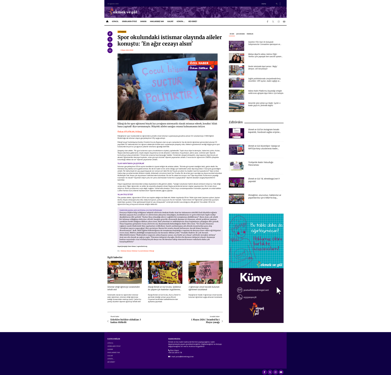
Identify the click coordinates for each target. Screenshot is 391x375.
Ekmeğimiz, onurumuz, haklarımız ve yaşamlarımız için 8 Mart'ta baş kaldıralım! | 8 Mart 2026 (264, 198)
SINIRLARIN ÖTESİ (129, 21)
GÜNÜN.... (181, 21)
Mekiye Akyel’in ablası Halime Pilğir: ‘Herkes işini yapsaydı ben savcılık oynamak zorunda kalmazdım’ (265, 56)
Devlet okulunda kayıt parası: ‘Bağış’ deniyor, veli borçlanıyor (262, 67)
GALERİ (170, 21)
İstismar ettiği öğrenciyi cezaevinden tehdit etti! (123, 288)
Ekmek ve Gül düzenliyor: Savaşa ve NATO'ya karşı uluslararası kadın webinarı (264, 148)
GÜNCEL (115, 21)
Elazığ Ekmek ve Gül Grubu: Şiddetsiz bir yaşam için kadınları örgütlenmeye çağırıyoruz (165, 288)
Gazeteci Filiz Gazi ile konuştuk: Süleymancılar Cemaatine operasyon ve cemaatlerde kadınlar (264, 44)
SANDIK (143, 21)
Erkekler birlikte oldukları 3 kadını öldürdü (125, 321)
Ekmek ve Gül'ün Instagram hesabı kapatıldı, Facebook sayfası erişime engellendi (263, 132)
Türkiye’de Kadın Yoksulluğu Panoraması (260, 163)
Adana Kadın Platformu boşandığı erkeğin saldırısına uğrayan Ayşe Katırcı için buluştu (265, 92)
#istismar (134, 251)
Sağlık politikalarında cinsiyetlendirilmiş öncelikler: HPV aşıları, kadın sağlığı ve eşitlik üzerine (264, 81)
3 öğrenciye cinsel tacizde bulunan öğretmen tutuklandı (203, 288)
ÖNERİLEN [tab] (250, 34)
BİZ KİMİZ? (192, 21)
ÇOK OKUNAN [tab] (240, 34)
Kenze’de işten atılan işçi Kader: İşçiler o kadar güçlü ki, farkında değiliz (264, 104)
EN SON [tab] (232, 34)
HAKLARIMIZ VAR (157, 21)
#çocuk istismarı (143, 251)
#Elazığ (151, 251)
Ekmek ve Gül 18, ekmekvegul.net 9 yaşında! (264, 180)
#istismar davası (125, 251)
